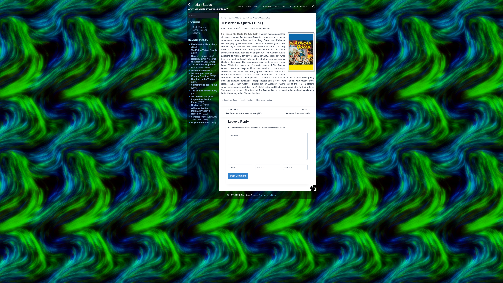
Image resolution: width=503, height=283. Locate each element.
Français (304, 6)
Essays (257, 6)
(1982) (200, 111)
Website (288, 167)
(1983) (202, 56)
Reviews (267, 6)
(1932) (297, 111)
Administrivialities (267, 195)
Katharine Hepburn (264, 100)
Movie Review (263, 28)
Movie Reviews (199, 30)
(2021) (202, 99)
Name (232, 167)
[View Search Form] (313, 6)
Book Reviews (199, 27)
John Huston (247, 100)
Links (276, 6)
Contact (294, 6)
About (248, 6)
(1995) (203, 122)
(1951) (244, 111)
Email (260, 167)
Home (240, 6)
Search (284, 6)
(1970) (203, 70)
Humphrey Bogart (230, 100)
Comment (234, 135)
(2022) (200, 105)
